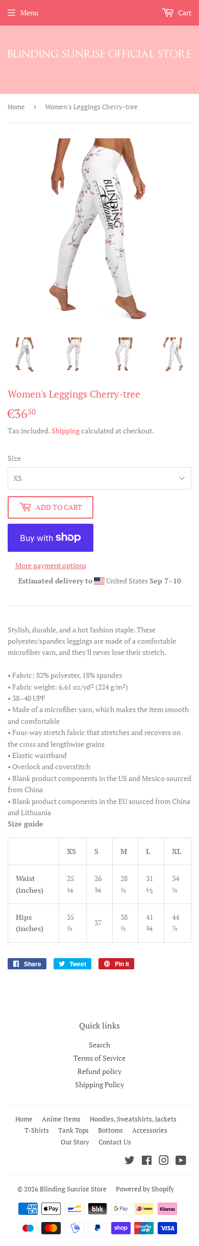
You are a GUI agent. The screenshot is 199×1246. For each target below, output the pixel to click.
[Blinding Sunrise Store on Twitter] (130, 1161)
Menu (29, 12)
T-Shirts (36, 1130)
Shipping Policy (99, 1084)
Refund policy (99, 1071)
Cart (184, 12)
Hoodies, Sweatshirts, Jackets (133, 1118)
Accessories (149, 1130)
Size (14, 458)
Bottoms (110, 1130)
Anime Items (61, 1118)
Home (16, 106)
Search (99, 1044)
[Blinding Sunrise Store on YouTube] (181, 1161)
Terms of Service (99, 1058)
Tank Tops (73, 1130)
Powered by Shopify (145, 1188)
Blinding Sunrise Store (73, 1188)
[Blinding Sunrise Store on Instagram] (164, 1161)
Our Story (75, 1141)
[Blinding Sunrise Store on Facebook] (146, 1161)
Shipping (66, 430)
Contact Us (114, 1141)
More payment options (50, 565)
